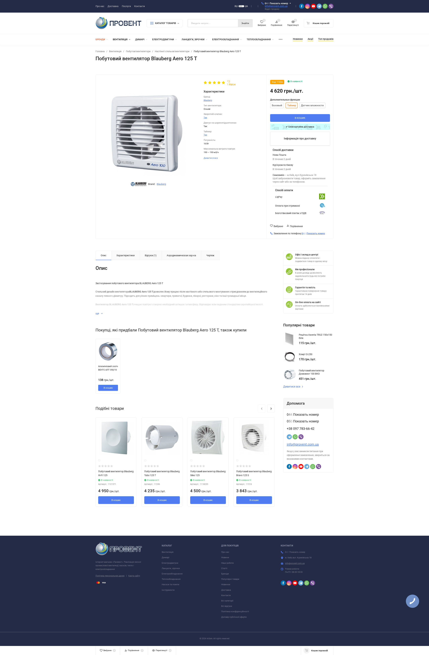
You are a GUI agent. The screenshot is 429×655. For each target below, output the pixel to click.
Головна (100, 51)
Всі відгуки (226, 606)
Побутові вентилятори (138, 51)
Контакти (226, 595)
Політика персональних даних (110, 576)
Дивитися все (211, 158)
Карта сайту (134, 576)
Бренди (225, 573)
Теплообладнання (171, 579)
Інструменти (168, 590)
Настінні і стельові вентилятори (172, 51)
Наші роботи (227, 563)
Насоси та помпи (170, 584)
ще (98, 313)
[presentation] (261, 408)
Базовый (277, 105)
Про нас (225, 552)
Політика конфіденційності (235, 611)
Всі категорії (227, 600)
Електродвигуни (170, 563)
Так (205, 117)
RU (236, 6)
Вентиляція (115, 51)
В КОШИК (300, 118)
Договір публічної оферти (234, 617)
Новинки (225, 584)
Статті (224, 568)
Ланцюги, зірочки (171, 568)
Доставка (226, 590)
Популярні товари (230, 579)
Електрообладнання (172, 573)
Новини (225, 557)
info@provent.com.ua (276, 6)
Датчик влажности (312, 105)
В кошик (108, 387)
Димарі (165, 557)
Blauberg (161, 184)
